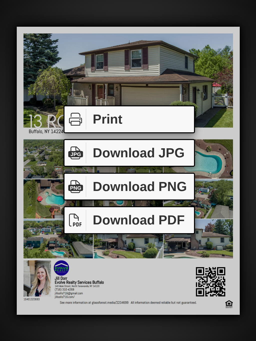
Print (107, 119)
